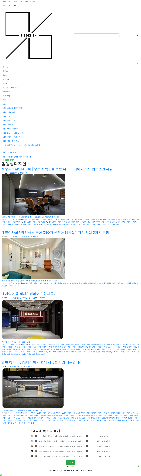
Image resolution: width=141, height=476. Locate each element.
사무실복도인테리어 (67, 347)
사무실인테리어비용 (128, 347)
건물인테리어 (32, 413)
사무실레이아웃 (53, 347)
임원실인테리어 (22, 420)
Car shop (6, 96)
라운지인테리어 (125, 344)
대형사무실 (86, 344)
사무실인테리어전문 (55, 222)
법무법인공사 (123, 219)
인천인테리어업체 (108, 418)
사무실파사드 (85, 222)
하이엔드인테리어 (114, 224)
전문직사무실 (101, 224)
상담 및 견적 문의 (9, 153)
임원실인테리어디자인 (12, 286)
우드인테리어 (67, 224)
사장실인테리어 (68, 418)
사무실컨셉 (117, 415)
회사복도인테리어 (119, 352)
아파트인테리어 (9, 112)
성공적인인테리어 (97, 222)
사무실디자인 (31, 347)
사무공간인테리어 (8, 415)
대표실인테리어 (91, 219)
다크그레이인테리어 (77, 219)
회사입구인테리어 (28, 354)
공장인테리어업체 (84, 413)
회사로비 (94, 352)
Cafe (5, 83)
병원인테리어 (8, 124)
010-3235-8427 (8, 160)
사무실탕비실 (76, 349)
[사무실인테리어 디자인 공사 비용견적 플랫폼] (28, 35)
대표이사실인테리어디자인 (106, 283)
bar (4, 100)
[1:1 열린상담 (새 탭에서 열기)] (138, 466)
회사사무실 (121, 420)
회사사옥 (129, 352)
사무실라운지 (42, 347)
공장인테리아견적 (44, 413)
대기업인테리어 (49, 344)
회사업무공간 (9, 423)
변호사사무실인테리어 (14, 222)
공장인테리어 (57, 413)
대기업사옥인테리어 (34, 344)
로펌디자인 (102, 219)
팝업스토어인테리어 (10, 129)
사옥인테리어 (102, 349)
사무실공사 (10, 347)
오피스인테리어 (55, 224)
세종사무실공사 (110, 222)
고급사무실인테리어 (61, 219)
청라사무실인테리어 (55, 352)
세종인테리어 (44, 224)
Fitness (6, 79)
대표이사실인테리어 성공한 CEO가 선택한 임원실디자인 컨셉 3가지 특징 (55, 232)
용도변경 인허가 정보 (11, 141)
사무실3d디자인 (22, 415)
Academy (7, 92)
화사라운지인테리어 (82, 352)
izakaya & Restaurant (11, 87)
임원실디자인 (91, 224)
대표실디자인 (45, 283)
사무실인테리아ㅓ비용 (60, 415)
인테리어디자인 (79, 224)
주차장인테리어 (41, 352)
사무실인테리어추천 (71, 222)
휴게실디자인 (41, 354)
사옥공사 (126, 415)
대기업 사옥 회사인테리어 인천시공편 (29, 294)
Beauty (6, 75)
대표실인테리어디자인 (71, 283)
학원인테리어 (8, 116)
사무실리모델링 (41, 222)
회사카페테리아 (21, 423)
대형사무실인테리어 (111, 344)
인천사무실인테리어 (82, 418)
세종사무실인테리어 (124, 222)
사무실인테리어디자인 (112, 347)
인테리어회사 (19, 352)
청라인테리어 (69, 352)
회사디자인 (104, 420)
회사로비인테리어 (104, 352)
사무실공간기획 (29, 222)
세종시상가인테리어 (14, 224)
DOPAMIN (41, 298)
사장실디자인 (56, 418)
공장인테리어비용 (69, 413)
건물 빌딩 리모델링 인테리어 (14, 133)
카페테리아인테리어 (91, 420)
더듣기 (70, 463)
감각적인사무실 (47, 219)
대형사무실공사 (97, 344)
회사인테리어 (16, 354)
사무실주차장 (65, 349)
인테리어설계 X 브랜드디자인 (14, 108)
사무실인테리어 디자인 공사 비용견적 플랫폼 (18, 1)
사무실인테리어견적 (89, 415)
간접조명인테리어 (34, 219)
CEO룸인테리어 (33, 283)
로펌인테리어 (112, 219)
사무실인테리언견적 (23, 349)
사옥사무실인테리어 (88, 349)
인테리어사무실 (7, 352)
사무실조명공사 (53, 349)
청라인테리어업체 (62, 420)
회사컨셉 (30, 423)
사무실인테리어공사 (95, 347)
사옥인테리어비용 (44, 418)
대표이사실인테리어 (88, 283)
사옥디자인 (134, 415)
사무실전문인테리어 (38, 349)
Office (5, 71)
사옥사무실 (6, 418)
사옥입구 (111, 349)
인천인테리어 (121, 349)
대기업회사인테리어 (63, 344)
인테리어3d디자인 (122, 418)
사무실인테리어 (9, 120)
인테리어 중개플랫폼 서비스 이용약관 (17, 157)
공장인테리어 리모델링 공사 (13, 137)
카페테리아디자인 (76, 420)
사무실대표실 (20, 347)
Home (5, 67)
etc (4, 104)
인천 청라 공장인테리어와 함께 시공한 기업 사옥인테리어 (44, 362)
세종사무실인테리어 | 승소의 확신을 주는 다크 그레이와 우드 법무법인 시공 (57, 169)
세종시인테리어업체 (30, 224)
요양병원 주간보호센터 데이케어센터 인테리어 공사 (22, 145)
